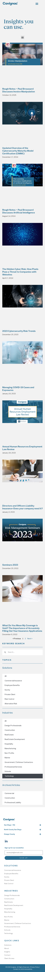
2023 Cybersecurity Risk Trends (19, 331)
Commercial (9, 793)
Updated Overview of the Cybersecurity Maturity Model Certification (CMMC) (17, 151)
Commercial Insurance (13, 681)
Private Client (10, 694)
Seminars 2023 (10, 565)
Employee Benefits (12, 685)
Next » (29, 639)
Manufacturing (10, 748)
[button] (37, 4)
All (5, 676)
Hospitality (9, 744)
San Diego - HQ (9, 825)
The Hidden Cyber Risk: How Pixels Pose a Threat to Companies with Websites (20, 272)
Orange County (9, 834)
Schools (8, 771)
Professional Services (13, 767)
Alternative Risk (11, 704)
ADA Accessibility (26, 969)
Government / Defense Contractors (19, 762)
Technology (9, 776)
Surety (7, 690)
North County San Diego (12, 830)
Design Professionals (13, 725)
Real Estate (9, 735)
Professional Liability (13, 802)
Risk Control (9, 699)
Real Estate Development (15, 739)
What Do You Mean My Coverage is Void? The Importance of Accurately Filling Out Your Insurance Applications (22, 628)
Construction (10, 730)
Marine (7, 758)
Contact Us (16, 969)
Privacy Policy (34, 967)
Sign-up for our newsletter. (14, 848)
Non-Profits (9, 753)
